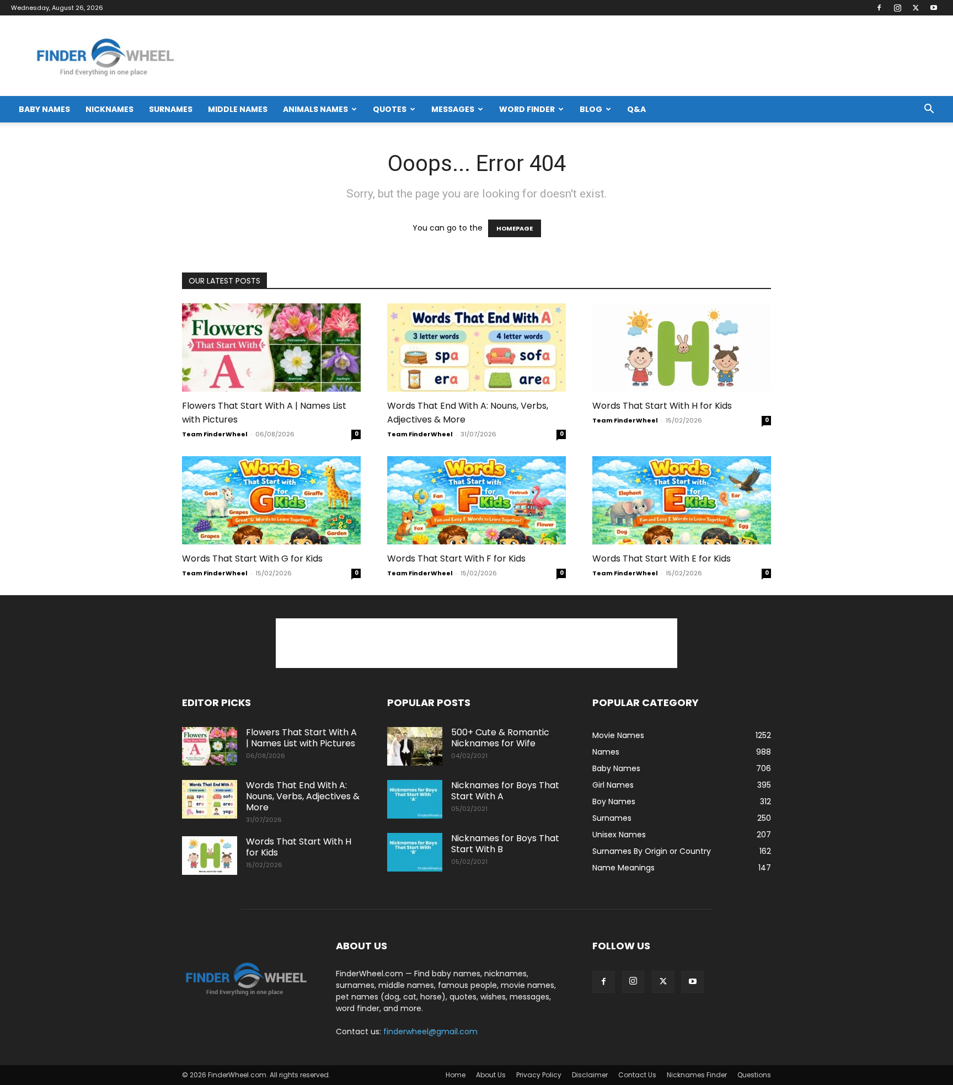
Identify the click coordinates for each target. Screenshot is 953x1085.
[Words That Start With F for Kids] (476, 500)
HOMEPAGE (514, 228)
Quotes (389, 109)
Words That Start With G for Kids (252, 558)
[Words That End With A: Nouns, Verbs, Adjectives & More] (476, 347)
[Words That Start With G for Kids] (271, 500)
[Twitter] (915, 7)
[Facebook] (879, 7)
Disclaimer (590, 1074)
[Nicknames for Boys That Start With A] (414, 799)
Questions (754, 1074)
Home (455, 1074)
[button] (928, 110)
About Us (491, 1074)
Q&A (636, 109)
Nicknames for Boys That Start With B (505, 844)
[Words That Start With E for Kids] (681, 500)
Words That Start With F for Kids (456, 558)
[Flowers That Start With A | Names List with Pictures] (271, 347)
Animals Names (315, 109)
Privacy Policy (538, 1074)
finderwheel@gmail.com (430, 1031)
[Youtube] (933, 7)
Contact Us (637, 1074)
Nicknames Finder (697, 1074)
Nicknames (109, 109)
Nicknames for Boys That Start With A (505, 791)
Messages (452, 109)
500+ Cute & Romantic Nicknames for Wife (500, 738)
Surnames (170, 109)
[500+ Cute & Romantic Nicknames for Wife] (414, 746)
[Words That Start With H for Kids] (681, 347)
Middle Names (237, 109)
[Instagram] (897, 7)
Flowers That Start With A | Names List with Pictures (301, 738)
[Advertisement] (476, 643)
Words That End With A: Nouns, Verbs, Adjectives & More (303, 796)
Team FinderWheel (215, 434)
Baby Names (44, 109)
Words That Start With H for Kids (662, 405)
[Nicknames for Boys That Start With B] (414, 852)
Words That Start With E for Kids (661, 558)
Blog (591, 109)
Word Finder (527, 109)
